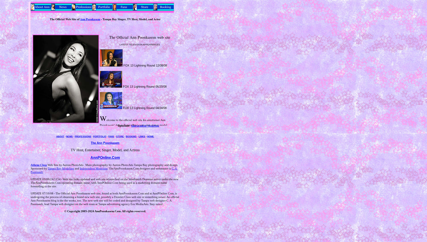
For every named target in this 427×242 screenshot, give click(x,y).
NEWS (69, 136)
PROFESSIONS (83, 136)
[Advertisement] (15, 68)
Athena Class (39, 165)
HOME (150, 136)
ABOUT (60, 136)
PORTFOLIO (99, 136)
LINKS (142, 136)
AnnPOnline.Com (105, 157)
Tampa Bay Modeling (61, 168)
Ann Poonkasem (90, 19)
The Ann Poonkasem (105, 143)
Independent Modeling (94, 168)
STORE (120, 136)
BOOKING (131, 136)
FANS (111, 136)
